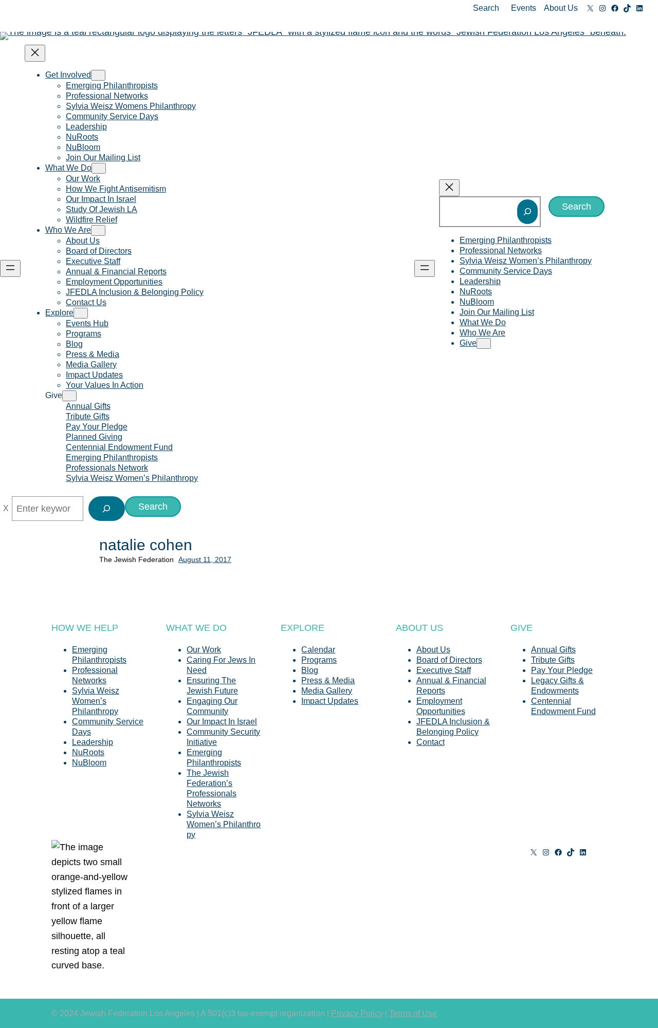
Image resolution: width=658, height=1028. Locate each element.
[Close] (6, 508)
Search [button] (486, 8)
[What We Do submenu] (99, 168)
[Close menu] (35, 53)
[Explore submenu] (81, 313)
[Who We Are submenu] (98, 230)
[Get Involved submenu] (98, 75)
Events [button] (523, 8)
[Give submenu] (69, 395)
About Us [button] (561, 8)
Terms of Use (413, 1013)
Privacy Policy (357, 1013)
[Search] (527, 211)
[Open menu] (10, 268)
